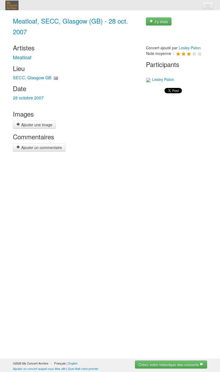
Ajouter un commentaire (41, 147)
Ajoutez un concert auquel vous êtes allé (39, 368)
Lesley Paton (190, 47)
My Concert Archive (12, 5)
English (73, 363)
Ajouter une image (36, 124)
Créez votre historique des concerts (169, 364)
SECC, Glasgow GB (32, 78)
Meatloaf (22, 57)
